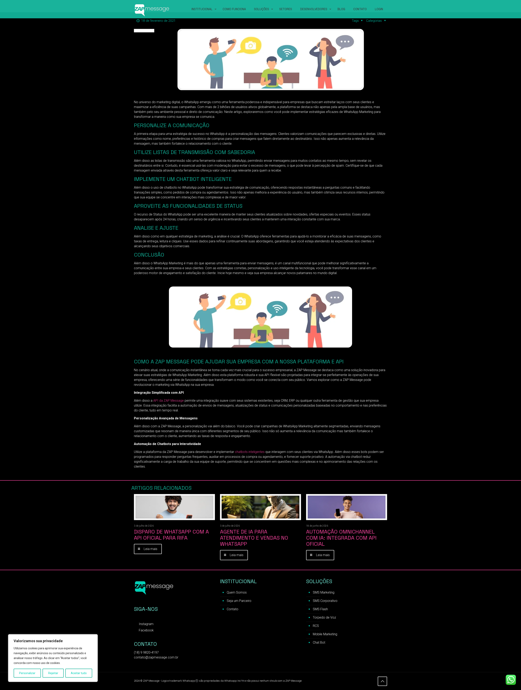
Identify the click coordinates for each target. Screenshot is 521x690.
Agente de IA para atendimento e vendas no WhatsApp (254, 537)
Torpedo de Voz (324, 617)
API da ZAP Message (168, 400)
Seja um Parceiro (239, 601)
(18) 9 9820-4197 (146, 652)
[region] (53, 658)
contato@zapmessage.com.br (156, 657)
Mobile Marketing (325, 634)
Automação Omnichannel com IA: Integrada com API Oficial (341, 537)
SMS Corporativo (325, 601)
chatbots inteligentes (250, 452)
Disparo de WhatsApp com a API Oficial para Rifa (171, 534)
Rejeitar (53, 673)
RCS (316, 626)
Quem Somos (237, 592)
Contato (232, 609)
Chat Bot (319, 642)
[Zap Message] (152, 9)
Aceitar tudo (79, 673)
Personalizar (27, 673)
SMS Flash (320, 609)
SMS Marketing (323, 592)
